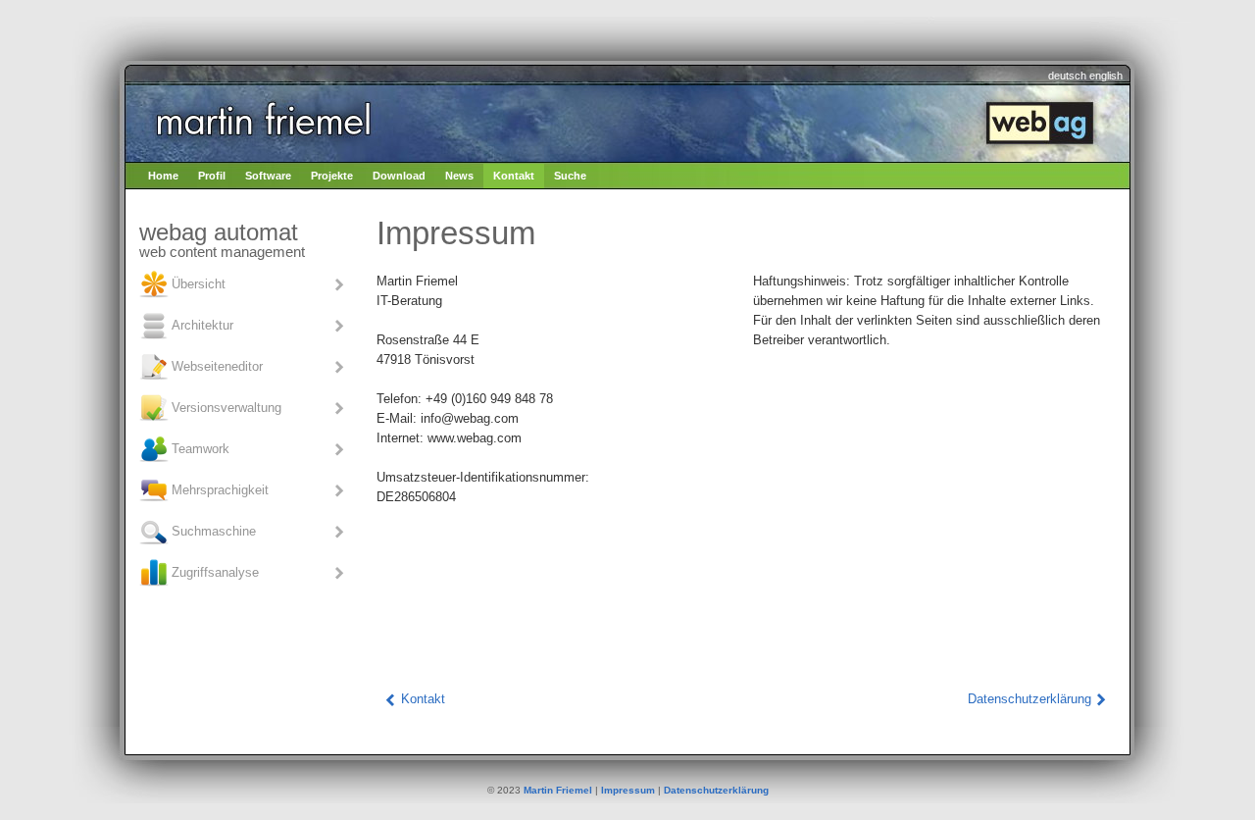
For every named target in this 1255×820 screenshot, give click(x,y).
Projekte (332, 175)
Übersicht (199, 283)
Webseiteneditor (217, 365)
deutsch (1067, 75)
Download (399, 175)
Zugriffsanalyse (215, 571)
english (1106, 75)
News (459, 175)
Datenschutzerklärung (1029, 699)
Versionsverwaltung (226, 406)
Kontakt (513, 175)
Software (268, 175)
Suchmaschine (214, 530)
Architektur (202, 324)
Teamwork (200, 447)
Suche (570, 175)
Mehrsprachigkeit (220, 489)
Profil (212, 175)
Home (163, 175)
